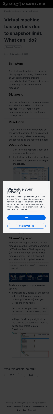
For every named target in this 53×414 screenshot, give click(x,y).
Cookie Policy (13, 207)
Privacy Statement (32, 204)
